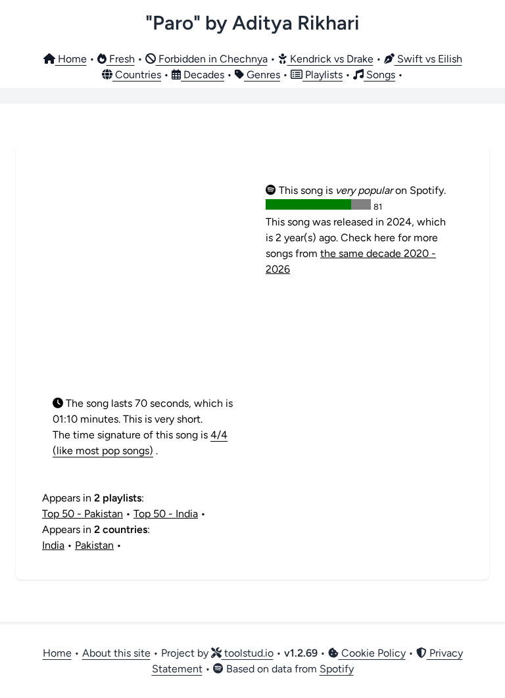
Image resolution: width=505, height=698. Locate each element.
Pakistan (94, 545)
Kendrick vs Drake (330, 59)
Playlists (322, 74)
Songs (379, 74)
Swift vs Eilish (428, 59)
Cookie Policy (372, 653)
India (53, 545)
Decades (202, 74)
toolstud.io (248, 653)
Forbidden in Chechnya (212, 59)
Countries (136, 74)
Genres (262, 74)
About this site (116, 653)
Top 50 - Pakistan (82, 513)
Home (71, 59)
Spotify (337, 669)
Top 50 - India (165, 513)
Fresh (121, 59)
